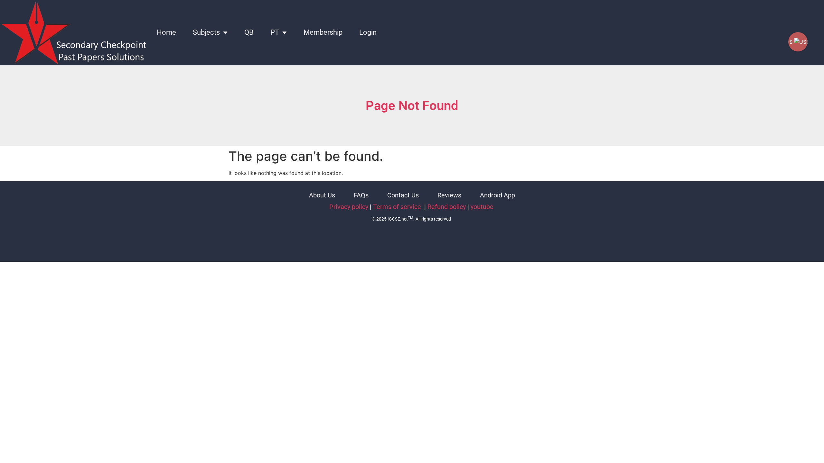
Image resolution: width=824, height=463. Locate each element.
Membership (323, 32)
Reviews (449, 195)
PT (274, 32)
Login (368, 32)
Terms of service (398, 207)
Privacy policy (348, 207)
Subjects (206, 32)
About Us (322, 195)
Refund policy (446, 207)
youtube (482, 207)
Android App (497, 195)
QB (249, 32)
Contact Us (403, 195)
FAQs (361, 195)
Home (166, 32)
